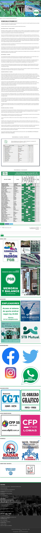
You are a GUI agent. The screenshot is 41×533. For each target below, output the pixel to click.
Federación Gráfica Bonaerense (16, 529)
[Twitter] (20, 530)
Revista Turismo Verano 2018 (6, 227)
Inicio (2, 18)
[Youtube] (21, 530)
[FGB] (20, 8)
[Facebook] (19, 530)
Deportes (4, 18)
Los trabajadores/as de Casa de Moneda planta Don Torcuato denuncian (34, 228)
